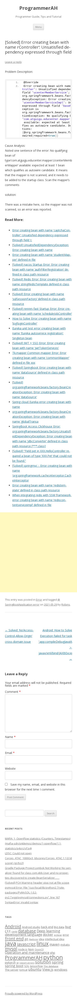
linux (43, 943)
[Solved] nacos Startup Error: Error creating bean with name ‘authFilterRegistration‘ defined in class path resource (40, 269)
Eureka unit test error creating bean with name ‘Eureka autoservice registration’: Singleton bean (39, 333)
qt (17, 962)
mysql (11, 949)
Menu (38, 26)
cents (14, 931)
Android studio (31, 927)
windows (60, 969)
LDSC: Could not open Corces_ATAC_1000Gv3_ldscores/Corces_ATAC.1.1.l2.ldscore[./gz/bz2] (38, 858)
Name (10, 737)
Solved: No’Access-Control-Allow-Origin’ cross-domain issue (19, 636)
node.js (22, 949)
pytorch (10, 962)
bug (68, 927)
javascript (26, 944)
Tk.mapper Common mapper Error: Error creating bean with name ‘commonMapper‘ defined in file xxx (40, 358)
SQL (26, 966)
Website (10, 768)
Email (10, 753)
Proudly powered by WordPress (23, 993)
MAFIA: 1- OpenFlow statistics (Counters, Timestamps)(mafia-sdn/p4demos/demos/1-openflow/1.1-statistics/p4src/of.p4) (37, 843)
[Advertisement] (38, 552)
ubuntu (34, 969)
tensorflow (36, 966)
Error (39, 599)
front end (14, 938)
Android (13, 926)
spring (57, 962)
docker (48, 935)
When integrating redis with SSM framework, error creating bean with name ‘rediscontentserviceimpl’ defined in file (41, 500)
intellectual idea (54, 939)
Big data (59, 927)
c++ (8, 930)
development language (23, 934)
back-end (47, 927)
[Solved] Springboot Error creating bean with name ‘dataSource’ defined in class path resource (41, 372)
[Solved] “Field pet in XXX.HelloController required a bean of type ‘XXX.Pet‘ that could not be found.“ (42, 456)
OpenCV (39, 949)
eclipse (58, 934)
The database (51, 966)
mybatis (65, 944)
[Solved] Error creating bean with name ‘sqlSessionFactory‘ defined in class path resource (38, 299)
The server (11, 970)
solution (43, 962)
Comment (13, 692)
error (66, 935)
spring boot (14, 966)
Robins (65, 604)
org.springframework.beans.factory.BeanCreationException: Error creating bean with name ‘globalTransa (41, 416)
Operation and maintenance (27, 952)
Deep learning (48, 930)
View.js (47, 969)
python (53, 957)
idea (41, 939)
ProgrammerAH (38, 8)
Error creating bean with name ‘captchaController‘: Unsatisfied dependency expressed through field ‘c (41, 235)
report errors (27, 962)
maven (54, 944)
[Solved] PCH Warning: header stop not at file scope (37, 883)
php (52, 953)
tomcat (23, 969)
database (27, 931)
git (26, 939)
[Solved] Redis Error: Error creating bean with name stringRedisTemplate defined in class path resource (42, 284)
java (10, 943)
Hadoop (33, 939)
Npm (31, 949)
